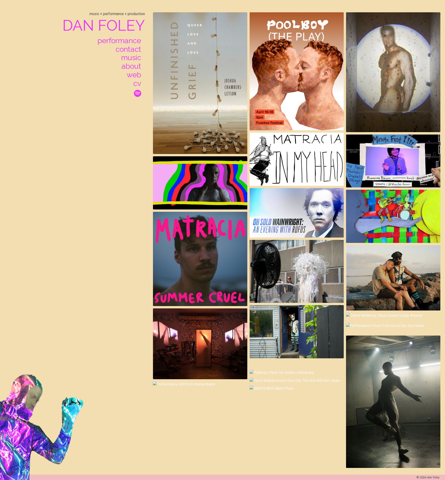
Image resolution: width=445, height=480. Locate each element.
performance (119, 40)
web (134, 75)
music (131, 57)
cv (137, 83)
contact (128, 49)
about (131, 66)
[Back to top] (428, 459)
